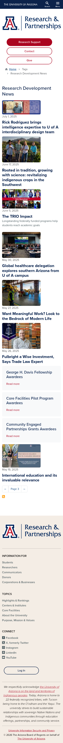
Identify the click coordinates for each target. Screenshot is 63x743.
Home (12, 69)
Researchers (9, 567)
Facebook (12, 638)
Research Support (29, 42)
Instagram (12, 648)
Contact (29, 51)
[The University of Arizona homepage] (20, 4)
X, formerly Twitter (17, 643)
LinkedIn (11, 653)
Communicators (12, 572)
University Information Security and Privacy (31, 730)
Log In (21, 670)
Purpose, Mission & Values (18, 620)
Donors (6, 577)
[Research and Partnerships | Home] (31, 23)
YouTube (11, 657)
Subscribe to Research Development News (3, 496)
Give (29, 60)
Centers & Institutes (14, 605)
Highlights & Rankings (15, 600)
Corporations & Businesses (18, 582)
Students (7, 562)
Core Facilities (11, 610)
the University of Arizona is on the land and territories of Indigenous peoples (31, 691)
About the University (14, 615)
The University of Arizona (31, 738)
